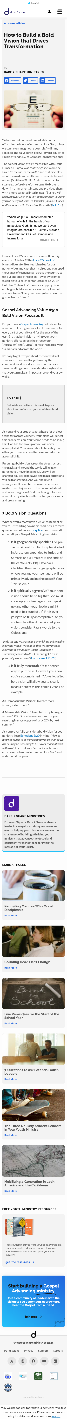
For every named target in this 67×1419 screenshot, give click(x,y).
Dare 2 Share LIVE (44, 260)
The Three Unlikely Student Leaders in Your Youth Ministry (32, 1127)
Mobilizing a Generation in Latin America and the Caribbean (29, 1183)
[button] (12, 80)
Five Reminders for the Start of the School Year (31, 1016)
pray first (37, 530)
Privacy (28, 1350)
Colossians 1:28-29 (43, 658)
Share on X (49, 240)
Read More (10, 915)
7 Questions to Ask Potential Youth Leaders (31, 1072)
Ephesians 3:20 (29, 735)
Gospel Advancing (31, 324)
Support (43, 1350)
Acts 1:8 (57, 205)
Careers (58, 1350)
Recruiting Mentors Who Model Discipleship (28, 908)
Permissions (11, 1350)
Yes (54, 1416)
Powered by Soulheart (33, 1397)
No (58, 1416)
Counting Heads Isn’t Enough (27, 962)
